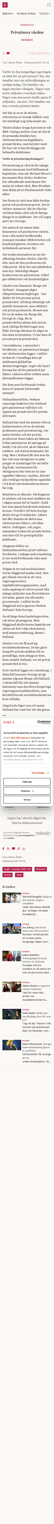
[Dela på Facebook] (3, 848)
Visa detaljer (38, 772)
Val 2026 (44, 13)
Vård (19, 875)
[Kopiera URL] (18, 848)
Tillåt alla (27, 782)
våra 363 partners (20, 737)
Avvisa (27, 799)
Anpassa (25, 791)
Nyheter (7, 13)
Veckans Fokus (26, 13)
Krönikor (27, 40)
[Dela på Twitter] (8, 848)
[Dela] (3, 53)
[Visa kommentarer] (8, 53)
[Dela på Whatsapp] (23, 848)
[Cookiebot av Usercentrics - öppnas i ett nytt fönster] (38, 722)
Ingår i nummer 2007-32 (17, 869)
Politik (7, 875)
